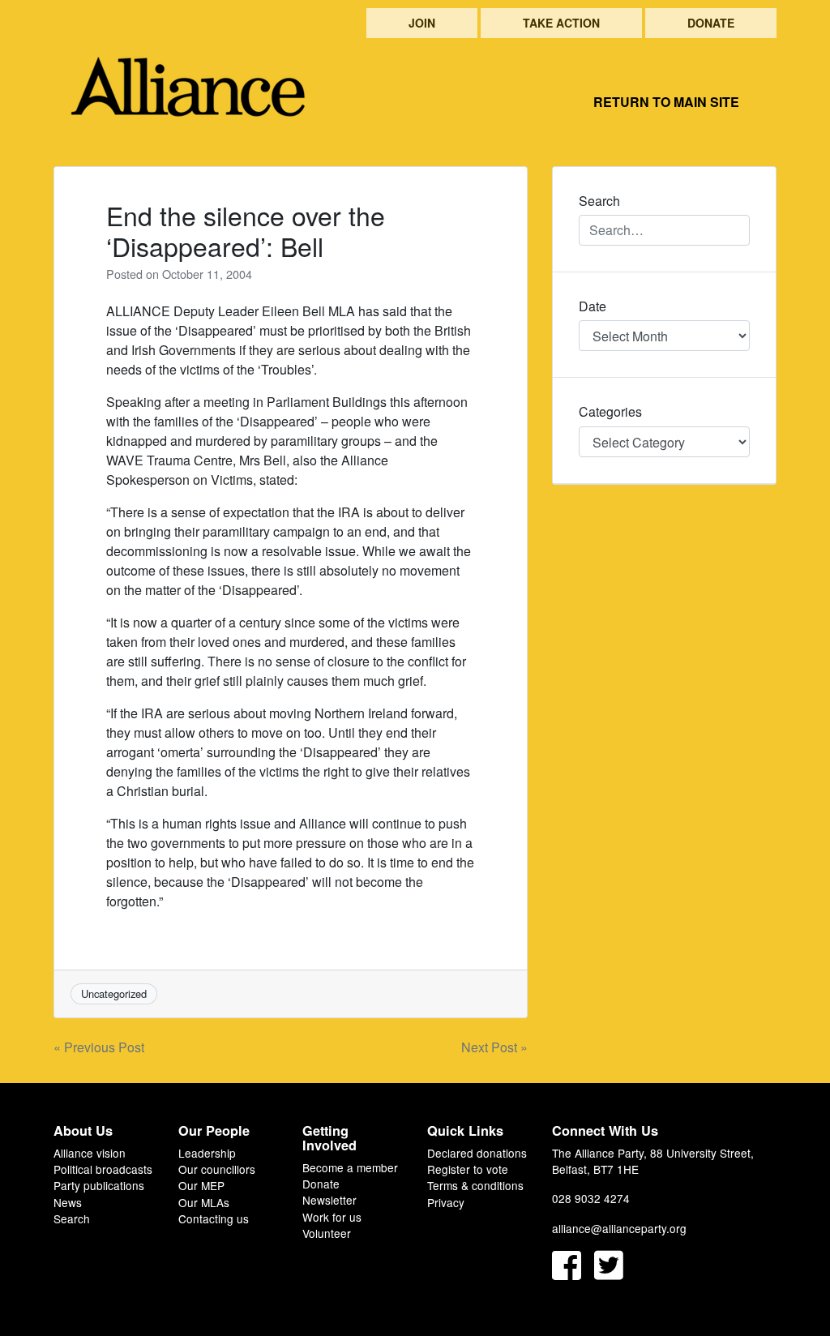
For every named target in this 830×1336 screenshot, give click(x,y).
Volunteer (326, 1233)
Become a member (350, 1167)
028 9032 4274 (591, 1198)
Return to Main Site (666, 101)
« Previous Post (98, 1047)
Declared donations (477, 1153)
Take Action (561, 23)
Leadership (207, 1153)
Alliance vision (89, 1153)
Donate (710, 23)
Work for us (332, 1217)
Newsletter (329, 1200)
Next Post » (494, 1047)
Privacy (445, 1202)
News (67, 1202)
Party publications (98, 1185)
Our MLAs (203, 1202)
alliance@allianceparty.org (619, 1228)
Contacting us (213, 1218)
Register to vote (467, 1169)
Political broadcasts (102, 1169)
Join (422, 23)
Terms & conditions (475, 1185)
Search (71, 1218)
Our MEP (201, 1185)
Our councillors (216, 1169)
